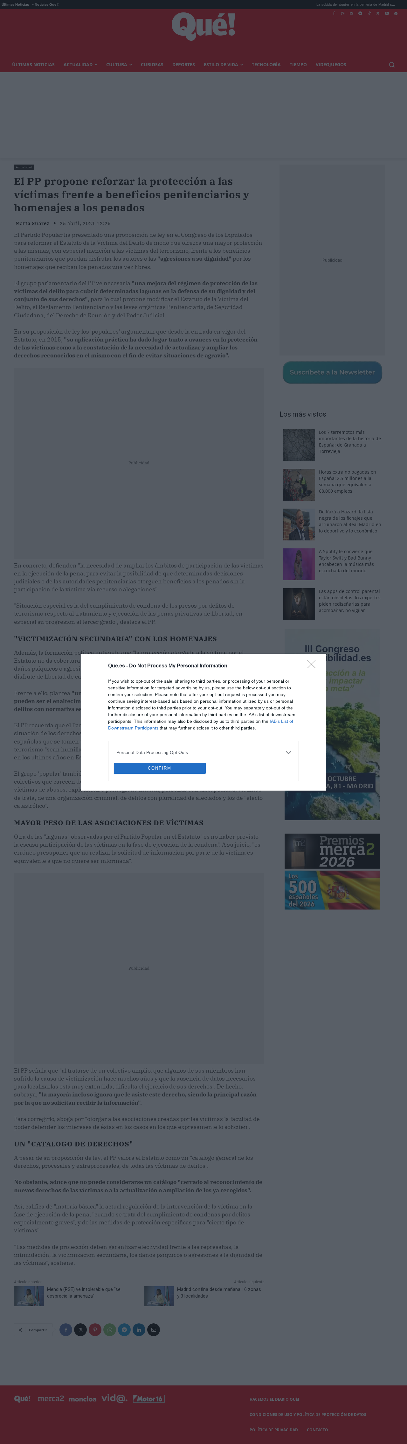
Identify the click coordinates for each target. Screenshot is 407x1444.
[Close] (313, 620)
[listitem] (203, 706)
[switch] (282, 720)
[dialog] (203, 722)
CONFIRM (159, 814)
